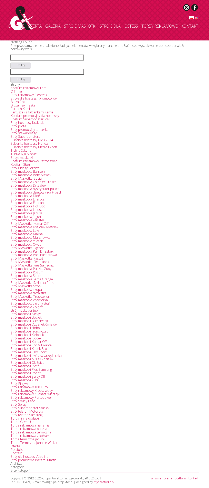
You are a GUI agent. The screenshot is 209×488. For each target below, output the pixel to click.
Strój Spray (18, 404)
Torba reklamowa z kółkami (30, 435)
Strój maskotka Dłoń (25, 196)
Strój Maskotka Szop (26, 286)
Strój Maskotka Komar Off (29, 223)
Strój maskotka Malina (27, 234)
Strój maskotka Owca (26, 244)
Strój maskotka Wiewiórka (29, 300)
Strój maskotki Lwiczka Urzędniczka (36, 355)
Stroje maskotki (80, 26)
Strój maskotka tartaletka (29, 293)
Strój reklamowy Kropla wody (32, 390)
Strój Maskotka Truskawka (30, 296)
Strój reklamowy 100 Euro (29, 387)
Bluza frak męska (23, 105)
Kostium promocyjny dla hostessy (35, 115)
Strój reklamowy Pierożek (29, 95)
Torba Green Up (22, 422)
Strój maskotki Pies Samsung (31, 369)
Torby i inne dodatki (25, 418)
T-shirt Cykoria (21, 150)
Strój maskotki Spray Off (28, 376)
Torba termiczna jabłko (27, 439)
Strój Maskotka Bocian (27, 178)
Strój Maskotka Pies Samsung (32, 265)
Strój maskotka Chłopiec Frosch (34, 182)
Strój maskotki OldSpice (27, 362)
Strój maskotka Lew (25, 230)
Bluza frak (18, 102)
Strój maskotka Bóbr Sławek (31, 175)
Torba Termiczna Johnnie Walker (34, 442)
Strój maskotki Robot (26, 373)
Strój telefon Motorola (27, 411)
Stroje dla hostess (119, 26)
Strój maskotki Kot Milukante (31, 345)
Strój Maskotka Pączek (27, 248)
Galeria (53, 26)
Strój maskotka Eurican (27, 202)
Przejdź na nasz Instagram (186, 7)
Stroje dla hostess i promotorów (34, 98)
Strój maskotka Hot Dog (28, 206)
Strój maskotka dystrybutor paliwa (35, 189)
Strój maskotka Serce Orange (32, 279)
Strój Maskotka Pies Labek (30, 262)
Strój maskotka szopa (26, 289)
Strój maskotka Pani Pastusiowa (34, 255)
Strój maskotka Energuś (27, 199)
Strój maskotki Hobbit (26, 328)
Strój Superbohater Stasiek (30, 408)
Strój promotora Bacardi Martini (34, 460)
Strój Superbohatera (25, 136)
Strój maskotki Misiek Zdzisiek (32, 359)
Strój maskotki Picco (25, 366)
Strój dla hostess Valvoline (29, 456)
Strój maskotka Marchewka (30, 237)
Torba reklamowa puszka (29, 428)
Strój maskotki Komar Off (29, 341)
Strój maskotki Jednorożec (29, 331)
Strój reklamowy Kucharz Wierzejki (35, 394)
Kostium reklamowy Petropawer (34, 161)
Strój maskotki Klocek (26, 338)
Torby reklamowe (159, 26)
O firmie (16, 26)
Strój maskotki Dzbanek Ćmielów (34, 324)
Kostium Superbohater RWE (31, 119)
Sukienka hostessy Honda (29, 143)
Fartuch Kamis (21, 108)
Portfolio (17, 449)
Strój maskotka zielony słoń (30, 303)
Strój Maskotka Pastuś (27, 258)
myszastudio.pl (104, 482)
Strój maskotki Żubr (24, 380)
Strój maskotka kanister (27, 220)
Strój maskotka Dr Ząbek (28, 185)
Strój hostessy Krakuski (27, 122)
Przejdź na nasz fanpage (195, 7)
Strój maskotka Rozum (27, 272)
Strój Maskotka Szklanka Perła (32, 282)
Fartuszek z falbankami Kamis (32, 112)
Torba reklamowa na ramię (30, 425)
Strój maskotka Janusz (26, 209)
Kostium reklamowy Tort (28, 88)
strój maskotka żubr (25, 310)
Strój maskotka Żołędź (27, 307)
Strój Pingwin (20, 383)
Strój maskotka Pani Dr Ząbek (32, 251)
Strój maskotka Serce (26, 275)
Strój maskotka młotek (27, 241)
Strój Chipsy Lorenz (25, 168)
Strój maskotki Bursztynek (29, 321)
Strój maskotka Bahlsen (28, 171)
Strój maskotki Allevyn (26, 314)
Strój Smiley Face (23, 401)
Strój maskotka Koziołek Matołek (34, 227)
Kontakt (189, 26)
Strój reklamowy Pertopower (31, 397)
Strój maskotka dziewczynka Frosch (36, 192)
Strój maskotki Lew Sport (29, 352)
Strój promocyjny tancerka (29, 129)
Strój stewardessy (24, 133)
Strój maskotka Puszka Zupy (31, 268)
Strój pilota (18, 126)
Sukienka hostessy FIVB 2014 (32, 140)
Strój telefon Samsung (26, 415)
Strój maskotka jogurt (26, 216)
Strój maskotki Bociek (26, 317)
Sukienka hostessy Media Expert (34, 147)
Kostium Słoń (20, 164)
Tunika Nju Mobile (24, 154)
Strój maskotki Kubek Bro (29, 348)
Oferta (35, 26)
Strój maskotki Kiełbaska (28, 334)
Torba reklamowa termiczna (31, 432)
